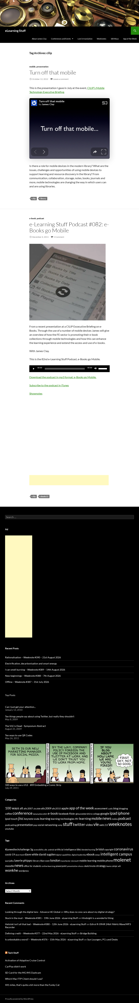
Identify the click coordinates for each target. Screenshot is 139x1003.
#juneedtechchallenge (17, 849)
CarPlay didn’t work (15, 966)
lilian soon (45, 860)
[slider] (103, 368)
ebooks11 (44, 496)
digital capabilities (63, 855)
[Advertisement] (69, 480)
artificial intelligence (65, 849)
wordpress (24, 870)
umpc (114, 866)
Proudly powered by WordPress (19, 999)
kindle (36, 819)
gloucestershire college (88, 813)
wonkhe (11, 870)
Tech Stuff (13, 952)
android (51, 850)
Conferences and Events (61, 39)
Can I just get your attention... (20, 706)
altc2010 (56, 808)
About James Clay (39, 39)
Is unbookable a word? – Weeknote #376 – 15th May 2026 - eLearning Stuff (44, 939)
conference (23, 813)
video (89, 825)
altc (45, 849)
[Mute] (95, 368)
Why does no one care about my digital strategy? (89, 911)
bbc (79, 849)
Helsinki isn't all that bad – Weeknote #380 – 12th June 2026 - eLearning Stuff (45, 924)
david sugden (47, 854)
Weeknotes (101, 39)
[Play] (33, 368)
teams (109, 866)
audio (110, 809)
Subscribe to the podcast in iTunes (49, 385)
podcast (40, 218)
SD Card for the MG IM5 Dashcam (23, 972)
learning (45, 818)
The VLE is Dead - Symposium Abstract (25, 725)
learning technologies (63, 818)
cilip (34, 198)
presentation (42, 66)
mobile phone (105, 860)
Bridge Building (88, 933)
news (106, 818)
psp (35, 824)
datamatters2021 (40, 814)
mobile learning (87, 860)
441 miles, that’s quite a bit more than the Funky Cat (32, 984)
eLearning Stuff (15, 30)
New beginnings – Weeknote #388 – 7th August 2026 (33, 675)
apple (65, 808)
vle (96, 824)
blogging (123, 808)
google (104, 813)
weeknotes (120, 824)
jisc (21, 818)
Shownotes (35, 393)
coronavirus (123, 849)
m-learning (83, 818)
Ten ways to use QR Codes (18, 735)
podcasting (11, 824)
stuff (67, 824)
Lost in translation (85, 39)
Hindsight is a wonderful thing (97, 918)
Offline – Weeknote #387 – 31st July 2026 (27, 681)
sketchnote (90, 866)
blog (115, 808)
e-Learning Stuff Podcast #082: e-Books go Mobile (69, 227)
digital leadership (79, 855)
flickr (72, 813)
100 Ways (115, 39)
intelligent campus (116, 854)
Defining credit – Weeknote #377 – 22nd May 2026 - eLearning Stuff (40, 933)
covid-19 (10, 854)
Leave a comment (60, 79)
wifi (119, 866)
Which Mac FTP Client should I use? (24, 978)
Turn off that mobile (52, 72)
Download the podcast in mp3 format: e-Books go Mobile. (62, 377)
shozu (81, 866)
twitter (79, 824)
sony (60, 825)
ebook (90, 854)
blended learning (88, 850)
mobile (32, 66)
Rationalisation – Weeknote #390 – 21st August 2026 (33, 657)
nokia (115, 818)
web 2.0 (103, 824)
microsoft (75, 861)
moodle (9, 865)
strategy (101, 865)
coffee (8, 813)
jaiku (11, 860)
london (55, 860)
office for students (32, 866)
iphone (124, 813)
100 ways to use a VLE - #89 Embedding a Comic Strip (33, 785)
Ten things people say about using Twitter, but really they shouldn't (39, 716)
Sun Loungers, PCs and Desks (102, 939)
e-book (32, 218)
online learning (48, 866)
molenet (122, 860)
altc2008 (37, 809)
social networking (47, 824)
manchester (66, 861)
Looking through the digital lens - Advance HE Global (32, 911)
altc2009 (46, 808)
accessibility (39, 850)
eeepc (97, 855)
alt (21, 808)
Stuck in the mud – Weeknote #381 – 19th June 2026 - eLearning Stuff (41, 918)
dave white (31, 854)
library (43, 198)
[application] (69, 368)
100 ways (12, 808)
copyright (108, 849)
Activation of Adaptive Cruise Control (25, 960)
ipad (113, 813)
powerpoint (61, 866)
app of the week (81, 808)
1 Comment (59, 237)
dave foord (19, 855)
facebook (63, 813)
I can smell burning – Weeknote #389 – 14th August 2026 (35, 669)
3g (31, 849)
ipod (7, 861)
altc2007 (28, 808)
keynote (28, 818)
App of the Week (130, 39)
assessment (101, 808)
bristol (100, 849)
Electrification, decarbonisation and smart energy (31, 663)
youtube (9, 828)
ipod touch (11, 818)
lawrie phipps (23, 860)
